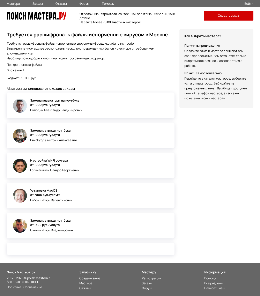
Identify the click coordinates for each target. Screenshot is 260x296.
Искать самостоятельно (203, 73)
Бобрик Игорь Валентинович (51, 200)
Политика (14, 287)
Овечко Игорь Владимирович (51, 230)
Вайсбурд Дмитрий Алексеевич (53, 140)
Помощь (108, 3)
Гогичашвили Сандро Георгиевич (54, 170)
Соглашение (32, 287)
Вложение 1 (15, 70)
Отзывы (61, 3)
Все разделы (213, 283)
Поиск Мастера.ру (21, 272)
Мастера (13, 3)
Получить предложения (202, 45)
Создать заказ (228, 15)
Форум (84, 3)
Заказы (37, 3)
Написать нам (214, 288)
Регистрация (151, 278)
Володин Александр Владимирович (56, 110)
